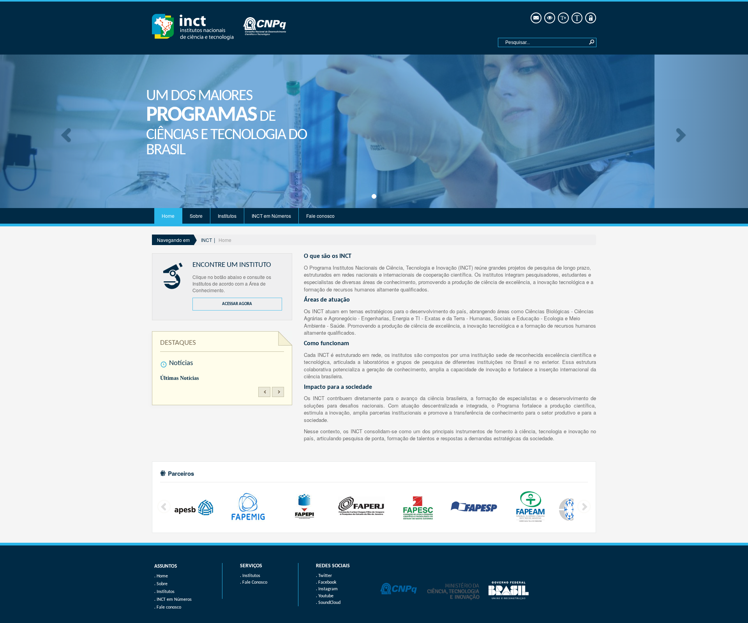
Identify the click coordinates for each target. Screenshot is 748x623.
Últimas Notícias (179, 378)
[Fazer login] (590, 18)
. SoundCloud (328, 602)
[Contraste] (549, 18)
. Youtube (324, 596)
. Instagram (327, 589)
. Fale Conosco (253, 582)
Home (168, 215)
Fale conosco (320, 215)
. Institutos (250, 576)
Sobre (196, 215)
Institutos (227, 215)
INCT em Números (271, 215)
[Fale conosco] (535, 18)
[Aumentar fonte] (563, 18)
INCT (206, 239)
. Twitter (324, 576)
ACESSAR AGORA (237, 304)
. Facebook (326, 582)
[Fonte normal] (576, 18)
